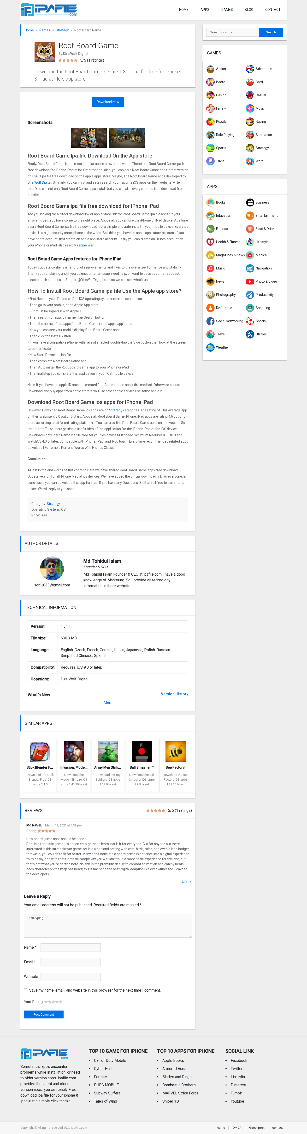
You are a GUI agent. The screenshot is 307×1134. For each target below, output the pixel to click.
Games (227, 10)
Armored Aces (174, 1068)
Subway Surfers (107, 1093)
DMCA (237, 1127)
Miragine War (84, 245)
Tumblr (236, 1093)
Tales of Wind (105, 1101)
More (108, 703)
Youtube (237, 1101)
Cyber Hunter (105, 1068)
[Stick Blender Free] (40, 750)
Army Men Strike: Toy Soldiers (118, 767)
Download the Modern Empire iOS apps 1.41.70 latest (74, 779)
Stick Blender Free (41, 767)
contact (273, 10)
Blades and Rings (177, 1077)
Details (40, 789)
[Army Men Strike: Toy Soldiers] (108, 750)
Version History (174, 694)
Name (30, 947)
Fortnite (100, 1077)
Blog (249, 10)
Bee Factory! (175, 767)
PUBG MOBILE (106, 1085)
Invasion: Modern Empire (80, 767)
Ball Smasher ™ (142, 767)
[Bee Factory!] (175, 750)
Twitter (236, 1068)
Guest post (257, 1127)
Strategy (62, 30)
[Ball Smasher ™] (142, 750)
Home (184, 10)
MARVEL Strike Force (180, 1093)
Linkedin (238, 1077)
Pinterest (238, 1085)
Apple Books (173, 1060)
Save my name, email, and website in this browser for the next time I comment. (95, 990)
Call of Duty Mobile (110, 1060)
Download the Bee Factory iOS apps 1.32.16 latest (175, 779)
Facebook (239, 1060)
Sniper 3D (170, 1101)
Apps (212, 186)
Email (30, 962)
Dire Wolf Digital (39, 182)
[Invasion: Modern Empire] (74, 750)
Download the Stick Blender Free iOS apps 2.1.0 (40, 779)
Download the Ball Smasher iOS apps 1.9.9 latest (142, 779)
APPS (205, 10)
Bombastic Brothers (179, 1085)
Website (31, 976)
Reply (187, 882)
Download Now (108, 102)
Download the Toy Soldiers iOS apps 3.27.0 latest (107, 779)
